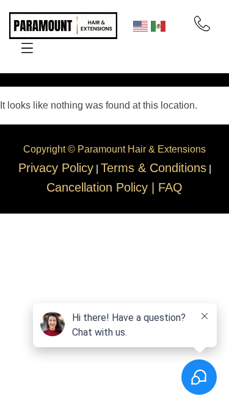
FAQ (170, 187)
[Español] (160, 25)
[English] (142, 25)
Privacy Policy (55, 168)
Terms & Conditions (153, 168)
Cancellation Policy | (102, 187)
